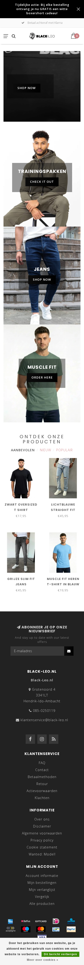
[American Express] (10, 921)
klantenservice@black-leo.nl (44, 720)
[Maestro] (26, 929)
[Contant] (41, 921)
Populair (64, 450)
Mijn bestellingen (42, 882)
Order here (42, 377)
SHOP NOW (27, 88)
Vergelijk (42, 896)
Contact (42, 770)
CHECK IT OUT (42, 182)
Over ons (42, 819)
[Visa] (42, 937)
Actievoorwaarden (42, 791)
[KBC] (71, 921)
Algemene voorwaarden (42, 833)
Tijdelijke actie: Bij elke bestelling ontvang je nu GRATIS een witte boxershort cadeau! (42, 9)
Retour (42, 784)
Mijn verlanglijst (42, 889)
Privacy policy (42, 840)
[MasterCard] (41, 929)
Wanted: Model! (42, 854)
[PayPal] (71, 929)
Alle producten (42, 903)
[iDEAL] (56, 921)
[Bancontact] (56, 929)
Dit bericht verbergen (60, 954)
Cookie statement (42, 847)
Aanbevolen (23, 450)
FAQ (42, 763)
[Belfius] (26, 921)
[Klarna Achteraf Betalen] (10, 929)
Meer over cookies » (42, 960)
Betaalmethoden (42, 777)
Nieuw (45, 450)
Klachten (42, 798)
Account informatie (42, 875)
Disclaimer (42, 826)
